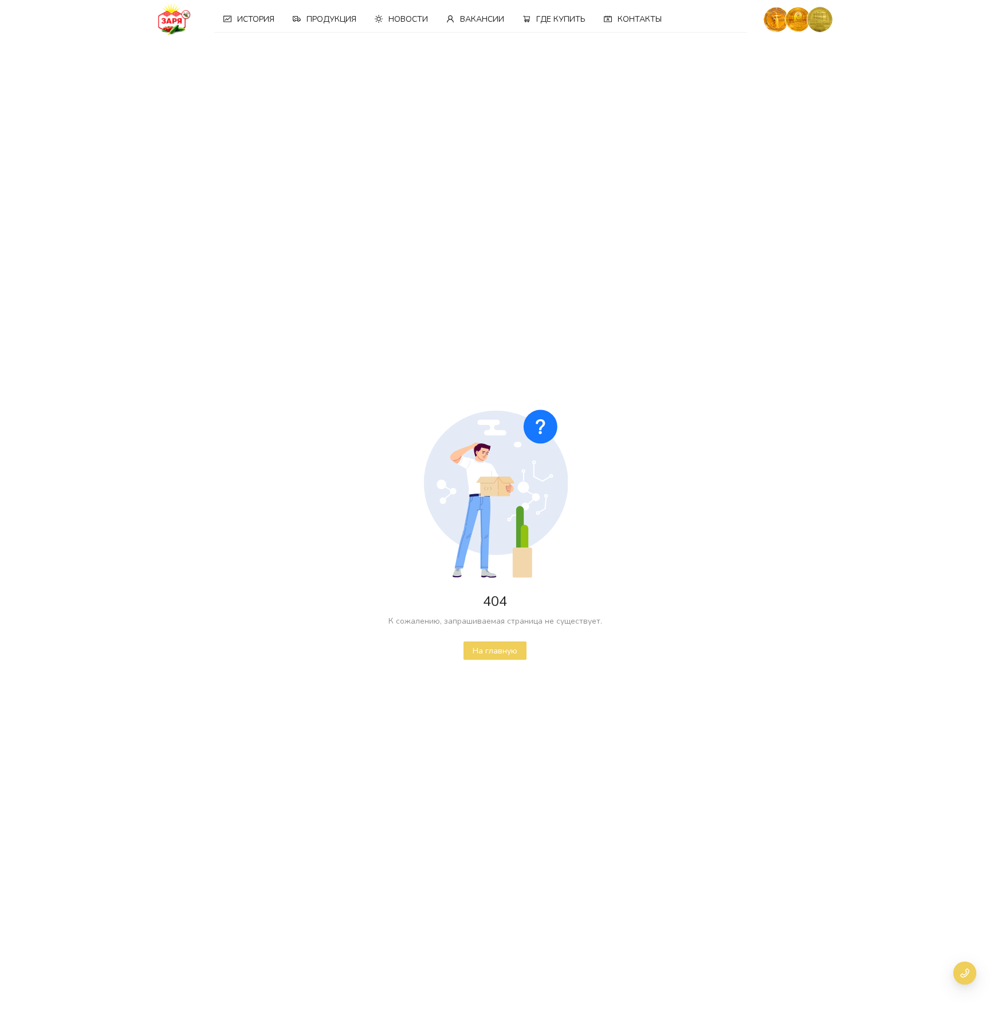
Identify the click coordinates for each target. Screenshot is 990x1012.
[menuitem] (249, 19)
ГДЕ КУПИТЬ (561, 19)
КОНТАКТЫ (640, 19)
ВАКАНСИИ (482, 19)
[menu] (481, 19)
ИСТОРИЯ (255, 19)
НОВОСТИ (408, 19)
